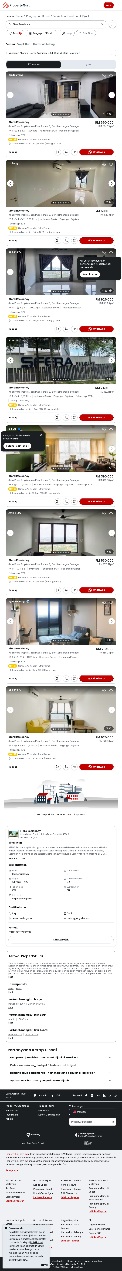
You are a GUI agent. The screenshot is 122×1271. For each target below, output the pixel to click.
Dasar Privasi (74, 1261)
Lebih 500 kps (15, 1034)
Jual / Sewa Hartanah (100, 1229)
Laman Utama (14, 16)
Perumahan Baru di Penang (99, 1205)
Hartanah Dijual (42, 1180)
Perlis (11, 988)
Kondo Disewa (68, 1185)
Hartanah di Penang (71, 1236)
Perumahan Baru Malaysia (98, 1182)
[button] (10, 44)
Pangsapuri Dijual (42, 1189)
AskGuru (10, 1188)
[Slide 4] (60, 114)
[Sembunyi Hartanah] (104, 75)
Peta (90, 64)
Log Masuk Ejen (97, 1224)
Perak (19, 988)
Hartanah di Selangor (72, 1232)
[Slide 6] (66, 114)
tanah (104, 965)
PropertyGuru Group (18, 1105)
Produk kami (12, 1114)
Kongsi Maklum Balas (49, 1114)
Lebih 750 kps (31, 1034)
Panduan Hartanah (15, 1192)
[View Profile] (15, 75)
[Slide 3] (58, 114)
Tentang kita (12, 1110)
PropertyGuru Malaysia (13, 1182)
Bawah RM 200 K (16, 1004)
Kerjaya (9, 1119)
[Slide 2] (55, 114)
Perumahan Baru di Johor (99, 1190)
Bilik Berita (43, 1110)
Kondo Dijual (40, 1185)
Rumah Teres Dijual (43, 1193)
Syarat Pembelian (93, 1261)
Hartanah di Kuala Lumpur (70, 1226)
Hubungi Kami (46, 1105)
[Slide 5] (63, 114)
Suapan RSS (95, 1233)
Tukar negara (77, 1106)
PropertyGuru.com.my (17, 1154)
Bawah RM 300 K (36, 1004)
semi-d (83, 965)
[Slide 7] (68, 114)
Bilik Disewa (67, 1193)
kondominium (60, 965)
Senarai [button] (36, 64)
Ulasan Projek (13, 1197)
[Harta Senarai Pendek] (111, 75)
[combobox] (56, 24)
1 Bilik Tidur (23, 1019)
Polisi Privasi (36, 1242)
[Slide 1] (53, 114)
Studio (11, 1019)
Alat (91, 1220)
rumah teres (46, 965)
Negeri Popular (69, 1220)
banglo (91, 965)
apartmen (73, 965)
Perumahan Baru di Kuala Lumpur (99, 1198)
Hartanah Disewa (71, 1180)
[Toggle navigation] (117, 5)
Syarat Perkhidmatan (53, 1261)
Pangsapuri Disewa (71, 1189)
